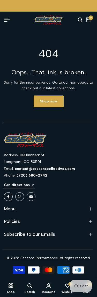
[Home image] (48, 139)
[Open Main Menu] (9, 20)
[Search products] (80, 20)
